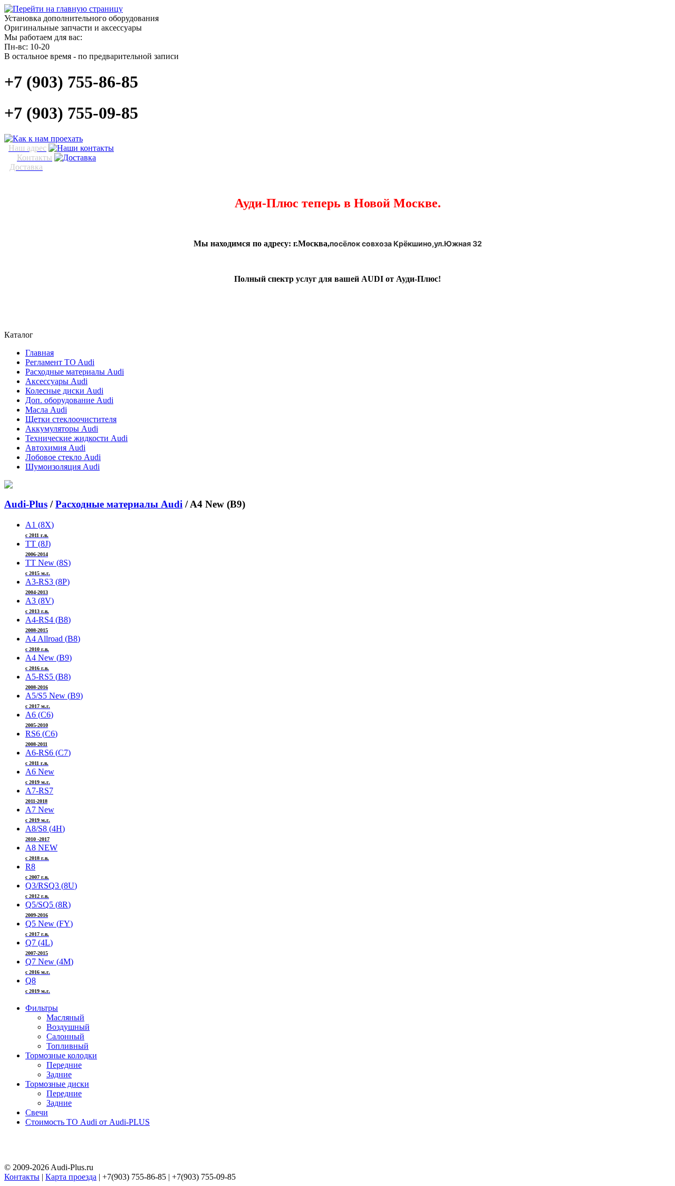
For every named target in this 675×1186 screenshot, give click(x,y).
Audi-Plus (25, 504)
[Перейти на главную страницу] (63, 8)
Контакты (22, 1176)
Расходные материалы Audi (118, 504)
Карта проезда (71, 1176)
